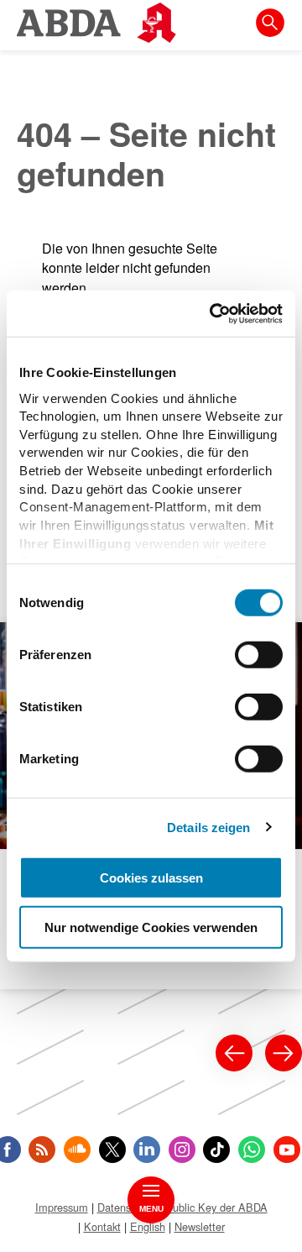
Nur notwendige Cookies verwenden (151, 927)
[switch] (259, 655)
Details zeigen (208, 827)
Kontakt (102, 1226)
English (147, 1226)
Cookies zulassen (151, 878)
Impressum (61, 1207)
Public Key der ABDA (216, 1207)
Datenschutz (126, 1207)
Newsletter (199, 1226)
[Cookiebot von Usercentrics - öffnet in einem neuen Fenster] (213, 313)
